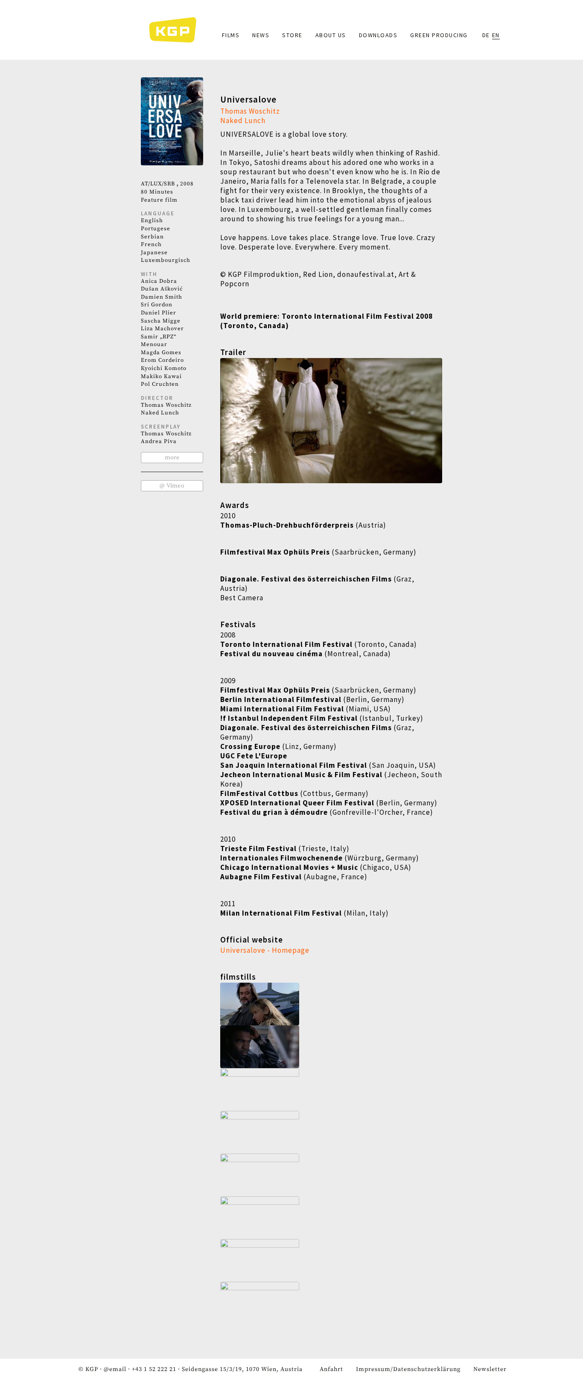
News (260, 35)
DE (486, 35)
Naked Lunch (160, 412)
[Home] (177, 30)
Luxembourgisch (165, 260)
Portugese (155, 228)
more (172, 457)
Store (292, 35)
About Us (330, 35)
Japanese (154, 252)
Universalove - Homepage (264, 950)
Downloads (378, 35)
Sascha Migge (161, 320)
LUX (156, 183)
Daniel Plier (158, 312)
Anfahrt (331, 1369)
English (152, 220)
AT (144, 183)
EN (496, 35)
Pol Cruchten (160, 384)
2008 (187, 183)
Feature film (159, 200)
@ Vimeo (172, 486)
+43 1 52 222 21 (154, 1369)
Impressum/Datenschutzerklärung (408, 1369)
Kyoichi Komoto (164, 368)
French (151, 244)
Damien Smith (161, 297)
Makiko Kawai (161, 376)
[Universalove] (331, 1004)
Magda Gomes (161, 352)
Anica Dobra (159, 281)
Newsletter (490, 1369)
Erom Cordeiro (162, 360)
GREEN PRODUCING (439, 35)
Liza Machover (162, 328)
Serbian (152, 236)
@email (115, 1369)
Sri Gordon (156, 304)
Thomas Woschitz (166, 405)
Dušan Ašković (162, 288)
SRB (169, 183)
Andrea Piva (159, 441)
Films (231, 35)
